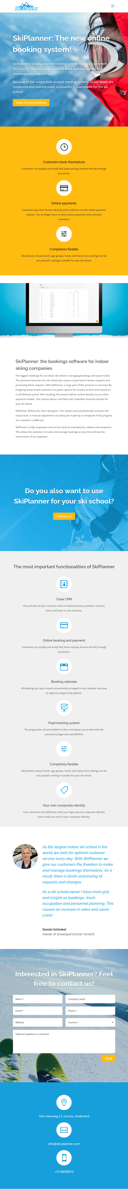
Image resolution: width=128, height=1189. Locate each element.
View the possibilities (31, 102)
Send (108, 1058)
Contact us (64, 516)
